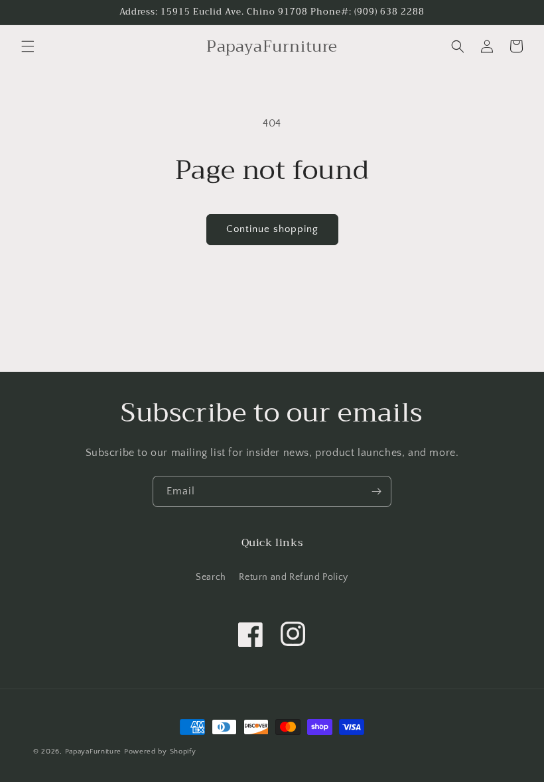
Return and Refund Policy (293, 577)
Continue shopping (272, 229)
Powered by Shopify (160, 751)
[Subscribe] (376, 491)
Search (211, 577)
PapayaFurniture (93, 751)
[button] (27, 46)
